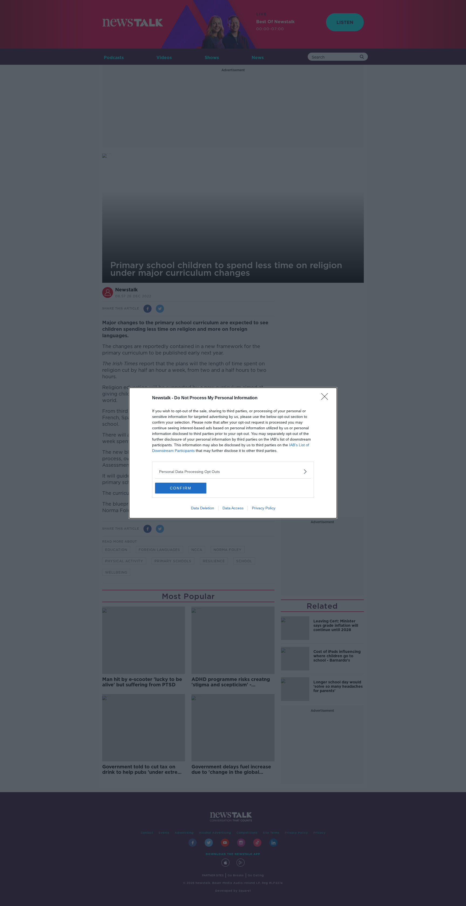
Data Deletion (202, 508)
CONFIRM (180, 488)
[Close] (326, 398)
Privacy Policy (263, 508)
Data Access (233, 508)
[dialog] (233, 453)
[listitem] (233, 471)
